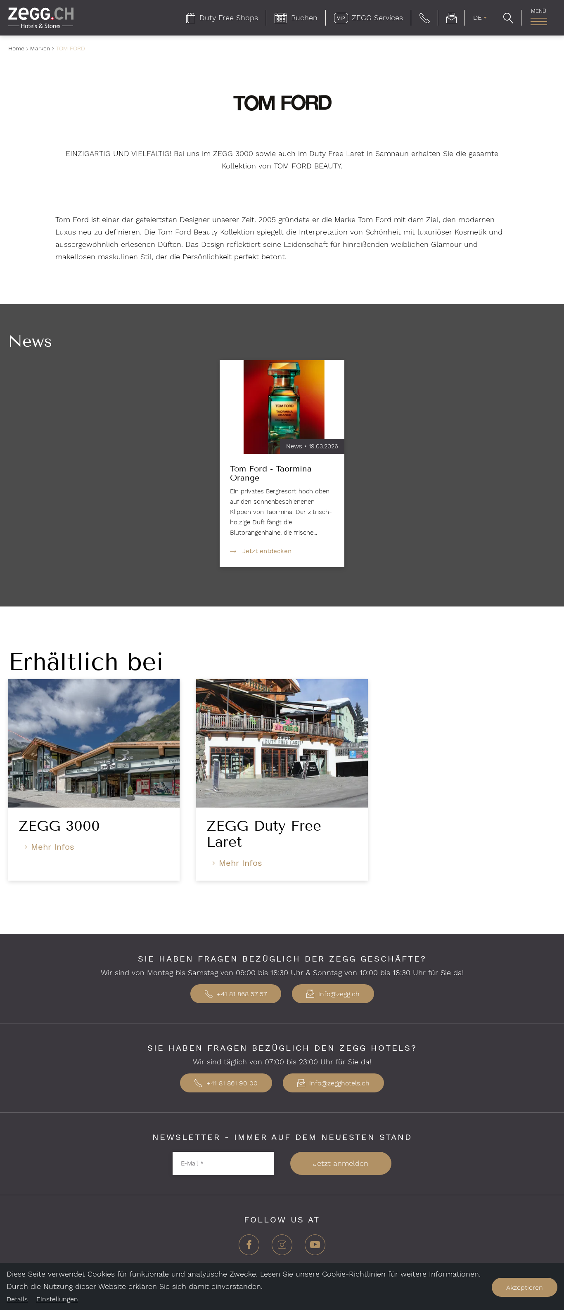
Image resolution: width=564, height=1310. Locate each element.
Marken (40, 48)
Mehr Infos (52, 847)
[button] (424, 18)
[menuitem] (222, 18)
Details (17, 1299)
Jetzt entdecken (266, 551)
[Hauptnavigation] (538, 21)
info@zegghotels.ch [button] (338, 1083)
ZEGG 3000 (59, 825)
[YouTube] (315, 1248)
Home (16, 48)
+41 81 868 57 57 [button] (241, 994)
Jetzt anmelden (340, 1163)
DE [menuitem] (477, 17)
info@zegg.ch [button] (338, 994)
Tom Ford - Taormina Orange (271, 473)
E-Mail (192, 1163)
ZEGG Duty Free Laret (263, 833)
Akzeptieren (524, 1287)
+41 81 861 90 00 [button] (231, 1083)
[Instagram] (282, 1248)
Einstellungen (57, 1299)
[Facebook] (249, 1248)
